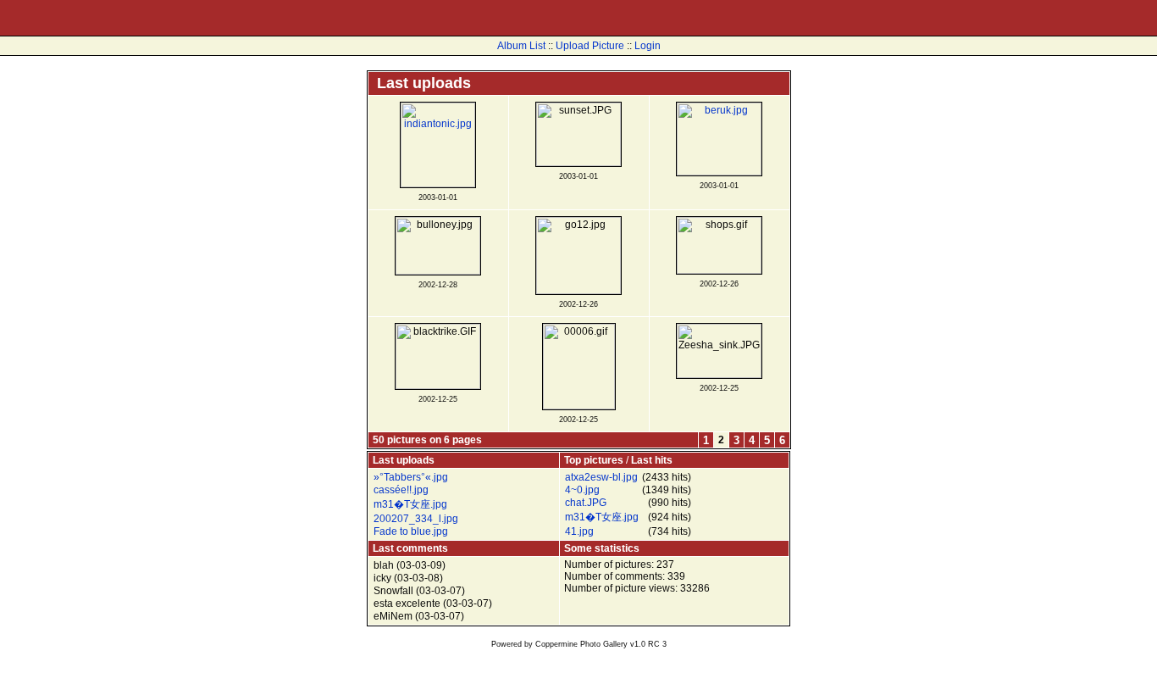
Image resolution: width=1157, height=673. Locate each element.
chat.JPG (585, 503)
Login (647, 46)
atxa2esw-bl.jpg (601, 477)
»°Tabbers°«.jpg (411, 477)
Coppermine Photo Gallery (581, 644)
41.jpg (579, 531)
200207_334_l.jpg (416, 519)
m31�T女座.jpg (410, 504)
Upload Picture (590, 46)
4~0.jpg (582, 490)
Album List (521, 46)
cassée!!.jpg (401, 490)
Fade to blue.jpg (411, 531)
